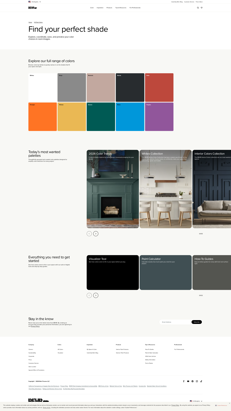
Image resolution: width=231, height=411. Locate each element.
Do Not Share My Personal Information (74, 389)
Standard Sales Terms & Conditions (157, 386)
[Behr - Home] (38, 401)
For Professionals (179, 349)
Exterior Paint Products (122, 353)
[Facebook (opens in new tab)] (183, 381)
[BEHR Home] (32, 8)
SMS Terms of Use (103, 386)
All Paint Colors (38, 22)
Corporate (31, 356)
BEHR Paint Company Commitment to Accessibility (83, 386)
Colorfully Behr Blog (92, 353)
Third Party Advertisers (35, 389)
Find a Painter (149, 363)
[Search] (198, 8)
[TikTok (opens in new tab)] (201, 381)
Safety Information (150, 360)
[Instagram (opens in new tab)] (196, 381)
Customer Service (34, 363)
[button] (221, 405)
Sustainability (32, 353)
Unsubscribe (142, 386)
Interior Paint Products (122, 349)
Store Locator (32, 367)
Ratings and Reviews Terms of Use (52, 389)
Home (30, 22)
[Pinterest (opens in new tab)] (192, 381)
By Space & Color (92, 349)
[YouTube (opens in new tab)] (188, 381)
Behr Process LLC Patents (130, 386)
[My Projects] (202, 8)
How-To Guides (149, 349)
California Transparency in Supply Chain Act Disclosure (44, 386)
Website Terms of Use (116, 386)
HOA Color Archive (150, 356)
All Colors (60, 349)
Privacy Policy (35, 326)
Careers (31, 349)
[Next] (95, 233)
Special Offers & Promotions (36, 370)
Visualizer (60, 353)
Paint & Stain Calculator (151, 353)
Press (30, 360)
